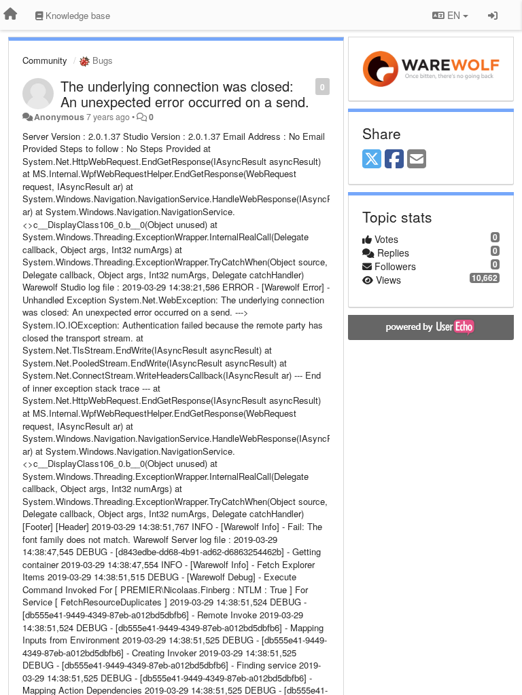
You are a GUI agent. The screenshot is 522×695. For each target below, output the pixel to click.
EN (454, 15)
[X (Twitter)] (371, 159)
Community (44, 60)
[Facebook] (394, 159)
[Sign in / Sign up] (493, 14)
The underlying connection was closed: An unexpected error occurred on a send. (184, 93)
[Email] (416, 159)
